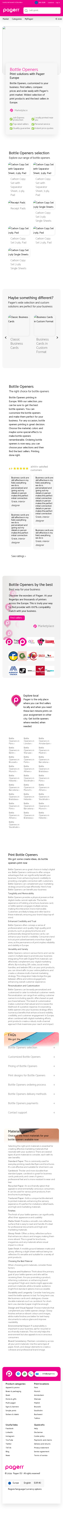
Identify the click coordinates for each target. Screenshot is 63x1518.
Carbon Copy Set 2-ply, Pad (44, 240)
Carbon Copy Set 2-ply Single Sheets (18, 264)
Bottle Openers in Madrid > (44, 750)
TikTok (8, 1447)
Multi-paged (11, 1402)
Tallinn (37, 1418)
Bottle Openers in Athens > (29, 769)
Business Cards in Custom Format (42, 346)
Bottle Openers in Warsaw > (29, 750)
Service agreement (41, 1451)
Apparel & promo (13, 1387)
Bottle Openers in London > (29, 741)
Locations (51, 2)
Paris (36, 1387)
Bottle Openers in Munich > (14, 769)
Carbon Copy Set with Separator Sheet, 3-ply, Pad (43, 187)
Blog (7, 1451)
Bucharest (38, 1414)
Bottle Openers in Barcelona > (44, 760)
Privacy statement (41, 1447)
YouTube (9, 1440)
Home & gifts (11, 1399)
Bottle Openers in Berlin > (14, 750)
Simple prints (11, 1410)
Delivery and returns (42, 1443)
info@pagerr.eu (48, 1373)
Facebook (9, 1428)
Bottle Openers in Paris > (14, 741)
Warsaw (37, 1399)
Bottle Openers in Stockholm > (29, 778)
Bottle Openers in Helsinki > (14, 778)
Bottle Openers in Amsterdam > (45, 741)
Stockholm (38, 1410)
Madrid (37, 1402)
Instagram (10, 1436)
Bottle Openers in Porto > (29, 760)
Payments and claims (43, 1440)
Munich (37, 1391)
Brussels (37, 1406)
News (8, 1455)
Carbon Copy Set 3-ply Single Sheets (43, 216)
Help (36, 1428)
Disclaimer (38, 1432)
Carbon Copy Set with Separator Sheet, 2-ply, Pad (18, 187)
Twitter (8, 1443)
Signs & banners (12, 1406)
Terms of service (40, 1455)
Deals (8, 1395)
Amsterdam (39, 1395)
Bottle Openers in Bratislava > (44, 769)
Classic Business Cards (16, 344)
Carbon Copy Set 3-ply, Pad (18, 240)
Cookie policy (39, 1436)
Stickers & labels (12, 1414)
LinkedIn (9, 1432)
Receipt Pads (18, 208)
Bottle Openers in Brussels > (14, 760)
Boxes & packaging (13, 1391)
